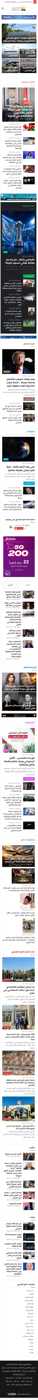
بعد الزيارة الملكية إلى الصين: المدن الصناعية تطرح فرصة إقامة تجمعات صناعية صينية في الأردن (13, 618)
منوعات (31, 1349)
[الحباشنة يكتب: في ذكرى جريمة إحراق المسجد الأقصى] (29, 1184)
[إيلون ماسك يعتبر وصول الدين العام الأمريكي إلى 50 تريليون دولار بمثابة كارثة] (29, 490)
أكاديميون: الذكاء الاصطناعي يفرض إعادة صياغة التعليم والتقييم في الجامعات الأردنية (12, 815)
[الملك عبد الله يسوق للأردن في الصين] (28, 633)
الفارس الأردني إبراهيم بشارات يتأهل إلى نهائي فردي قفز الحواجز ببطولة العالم (12, 287)
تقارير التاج (9, 1381)
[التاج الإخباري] (19, 8)
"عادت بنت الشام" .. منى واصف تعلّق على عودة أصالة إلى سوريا (19, 687)
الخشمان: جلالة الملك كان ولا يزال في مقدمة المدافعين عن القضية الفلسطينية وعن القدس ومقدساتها (13, 649)
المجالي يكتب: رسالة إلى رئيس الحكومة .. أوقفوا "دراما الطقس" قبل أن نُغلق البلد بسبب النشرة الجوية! (13, 1169)
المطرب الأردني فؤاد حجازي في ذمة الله (12, 604)
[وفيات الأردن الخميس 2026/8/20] (29, 1246)
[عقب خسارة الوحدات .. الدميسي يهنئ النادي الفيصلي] (31, 311)
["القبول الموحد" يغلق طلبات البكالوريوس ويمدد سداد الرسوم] (19, 33)
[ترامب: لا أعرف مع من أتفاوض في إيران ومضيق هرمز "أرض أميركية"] (29, 406)
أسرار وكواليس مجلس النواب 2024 (21, 1384)
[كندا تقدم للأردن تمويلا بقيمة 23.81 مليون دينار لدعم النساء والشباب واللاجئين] (29, 127)
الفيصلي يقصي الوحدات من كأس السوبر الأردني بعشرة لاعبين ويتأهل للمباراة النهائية (12, 326)
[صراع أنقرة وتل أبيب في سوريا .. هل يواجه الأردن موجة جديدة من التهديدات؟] (23, 876)
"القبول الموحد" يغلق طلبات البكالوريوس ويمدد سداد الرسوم (19, 39)
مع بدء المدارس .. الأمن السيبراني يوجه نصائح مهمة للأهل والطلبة (19, 761)
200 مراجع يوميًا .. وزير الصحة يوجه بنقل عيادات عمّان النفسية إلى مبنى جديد (20, 1037)
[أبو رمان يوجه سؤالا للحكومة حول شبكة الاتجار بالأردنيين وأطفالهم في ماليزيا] (18, 105)
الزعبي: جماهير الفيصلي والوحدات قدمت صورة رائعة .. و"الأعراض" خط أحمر (12, 300)
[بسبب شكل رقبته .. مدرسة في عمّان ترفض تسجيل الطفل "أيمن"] (27, 900)
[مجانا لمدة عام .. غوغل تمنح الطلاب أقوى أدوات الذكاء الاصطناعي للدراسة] (29, 180)
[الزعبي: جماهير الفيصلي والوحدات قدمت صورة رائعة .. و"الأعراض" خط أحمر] (29, 297)
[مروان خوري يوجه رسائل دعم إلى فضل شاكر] (19, 701)
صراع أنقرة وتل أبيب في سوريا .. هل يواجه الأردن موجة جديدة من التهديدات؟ (19, 889)
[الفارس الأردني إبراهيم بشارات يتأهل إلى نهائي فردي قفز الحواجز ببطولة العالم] (29, 283)
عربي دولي (30, 1330)
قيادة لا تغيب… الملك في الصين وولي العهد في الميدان (13, 1195)
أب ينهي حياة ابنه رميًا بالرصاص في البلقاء (20, 2)
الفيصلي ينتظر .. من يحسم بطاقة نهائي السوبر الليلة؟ (20, 261)
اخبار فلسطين (29, 1297)
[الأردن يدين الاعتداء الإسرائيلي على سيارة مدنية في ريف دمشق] (27, 51)
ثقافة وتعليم (29, 1310)
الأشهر (10, 585)
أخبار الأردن (29, 1290)
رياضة (31, 1320)
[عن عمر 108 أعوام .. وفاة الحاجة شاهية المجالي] (29, 1226)
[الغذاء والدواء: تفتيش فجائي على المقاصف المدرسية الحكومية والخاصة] (29, 141)
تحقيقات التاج (29, 1307)
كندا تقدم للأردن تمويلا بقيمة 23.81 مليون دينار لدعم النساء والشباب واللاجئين (12, 130)
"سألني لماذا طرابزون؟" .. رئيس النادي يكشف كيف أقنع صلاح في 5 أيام (12, 171)
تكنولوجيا (30, 1313)
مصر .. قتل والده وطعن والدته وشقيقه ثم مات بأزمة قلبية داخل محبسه (12, 507)
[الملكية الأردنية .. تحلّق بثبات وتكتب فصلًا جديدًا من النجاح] (18, 856)
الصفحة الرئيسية (27, 1378)
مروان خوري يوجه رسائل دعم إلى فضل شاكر (20, 706)
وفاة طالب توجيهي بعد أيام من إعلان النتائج (14, 1255)
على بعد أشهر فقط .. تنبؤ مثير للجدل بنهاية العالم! (21, 468)
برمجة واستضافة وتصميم (24, 1394)
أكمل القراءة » (29, 276)
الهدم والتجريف (15, 1203)
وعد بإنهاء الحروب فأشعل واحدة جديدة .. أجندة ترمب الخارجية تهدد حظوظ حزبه (20, 382)
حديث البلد (30, 1317)
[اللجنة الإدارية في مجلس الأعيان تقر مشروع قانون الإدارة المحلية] (27, 66)
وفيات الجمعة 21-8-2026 (13, 1236)
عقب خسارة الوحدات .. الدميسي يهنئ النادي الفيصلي (13, 313)
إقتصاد (31, 1294)
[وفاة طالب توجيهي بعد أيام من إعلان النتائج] (29, 1255)
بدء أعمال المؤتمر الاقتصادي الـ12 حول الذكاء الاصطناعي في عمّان (19, 990)
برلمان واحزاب (28, 1300)
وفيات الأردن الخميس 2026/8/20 (13, 1245)
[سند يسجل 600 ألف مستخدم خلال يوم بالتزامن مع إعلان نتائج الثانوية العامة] (10, 51)
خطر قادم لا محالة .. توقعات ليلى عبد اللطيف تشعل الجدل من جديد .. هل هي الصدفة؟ (12, 158)
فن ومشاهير (29, 1333)
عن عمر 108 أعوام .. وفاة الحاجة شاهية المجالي (13, 1226)
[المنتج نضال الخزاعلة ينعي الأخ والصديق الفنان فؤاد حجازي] (28, 594)
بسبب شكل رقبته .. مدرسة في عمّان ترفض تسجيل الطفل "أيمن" (21, 914)
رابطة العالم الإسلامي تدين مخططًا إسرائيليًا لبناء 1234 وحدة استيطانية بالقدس (20, 1082)
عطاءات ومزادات (28, 1336)
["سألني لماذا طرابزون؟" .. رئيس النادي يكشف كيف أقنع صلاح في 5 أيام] (29, 169)
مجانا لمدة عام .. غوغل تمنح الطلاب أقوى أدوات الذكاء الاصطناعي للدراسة (12, 184)
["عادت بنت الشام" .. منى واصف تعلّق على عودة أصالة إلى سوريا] (19, 682)
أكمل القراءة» (29, 399)
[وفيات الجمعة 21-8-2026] (29, 1237)
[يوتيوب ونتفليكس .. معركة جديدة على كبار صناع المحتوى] (29, 825)
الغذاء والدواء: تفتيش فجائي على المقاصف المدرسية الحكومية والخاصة (13, 144)
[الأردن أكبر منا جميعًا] (29, 1157)
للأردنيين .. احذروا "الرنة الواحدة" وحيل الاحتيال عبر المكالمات (13, 788)
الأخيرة (27, 585)
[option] (19, 48)
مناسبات (30, 1346)
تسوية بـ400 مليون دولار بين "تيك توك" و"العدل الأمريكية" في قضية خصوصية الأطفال (12, 801)
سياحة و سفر (29, 1323)
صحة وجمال (29, 1326)
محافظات (30, 1339)
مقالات (31, 1343)
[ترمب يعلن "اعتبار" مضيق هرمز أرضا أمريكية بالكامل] (29, 418)
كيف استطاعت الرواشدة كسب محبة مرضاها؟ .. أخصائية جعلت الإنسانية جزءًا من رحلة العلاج (18, 940)
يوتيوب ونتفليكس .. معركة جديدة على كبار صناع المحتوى (13, 828)
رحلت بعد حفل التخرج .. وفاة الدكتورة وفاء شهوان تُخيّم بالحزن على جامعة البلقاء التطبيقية (12, 1268)
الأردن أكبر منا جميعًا (13, 1154)
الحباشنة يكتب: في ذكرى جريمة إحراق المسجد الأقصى (14, 1184)
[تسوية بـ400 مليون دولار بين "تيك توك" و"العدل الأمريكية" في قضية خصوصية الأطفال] (29, 797)
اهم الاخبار (30, 1303)
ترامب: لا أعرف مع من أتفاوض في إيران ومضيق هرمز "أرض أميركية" (12, 408)
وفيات (31, 1352)
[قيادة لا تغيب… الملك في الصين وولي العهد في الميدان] (29, 1195)
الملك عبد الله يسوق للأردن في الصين (14, 633)
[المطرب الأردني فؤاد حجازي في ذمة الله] (28, 605)
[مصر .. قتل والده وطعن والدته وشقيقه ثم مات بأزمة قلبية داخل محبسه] (29, 504)
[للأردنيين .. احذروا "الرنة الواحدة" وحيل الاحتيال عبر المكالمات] (29, 786)
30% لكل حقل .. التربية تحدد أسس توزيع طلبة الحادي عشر (20, 1127)
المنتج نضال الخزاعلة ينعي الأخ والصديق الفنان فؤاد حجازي (13, 594)
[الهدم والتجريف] (29, 1206)
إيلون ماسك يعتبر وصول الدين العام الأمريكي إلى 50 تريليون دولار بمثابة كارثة (12, 494)
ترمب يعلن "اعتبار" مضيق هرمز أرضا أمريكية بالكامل (12, 420)
